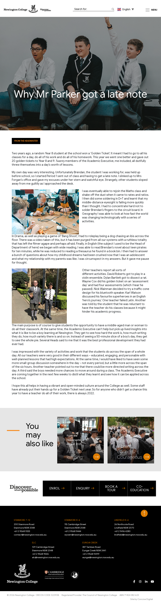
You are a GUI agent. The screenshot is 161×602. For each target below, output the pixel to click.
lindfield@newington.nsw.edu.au (130, 534)
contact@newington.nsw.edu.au (30, 534)
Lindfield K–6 (121, 520)
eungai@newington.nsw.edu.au (98, 557)
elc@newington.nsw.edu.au (46, 557)
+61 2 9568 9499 (90, 554)
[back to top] (144, 513)
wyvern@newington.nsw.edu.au (80, 534)
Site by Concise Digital (141, 599)
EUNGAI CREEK (89, 542)
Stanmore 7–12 (22, 520)
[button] (126, 9)
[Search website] (112, 9)
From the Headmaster (26, 141)
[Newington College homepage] (27, 9)
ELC (34, 542)
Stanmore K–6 (72, 520)
